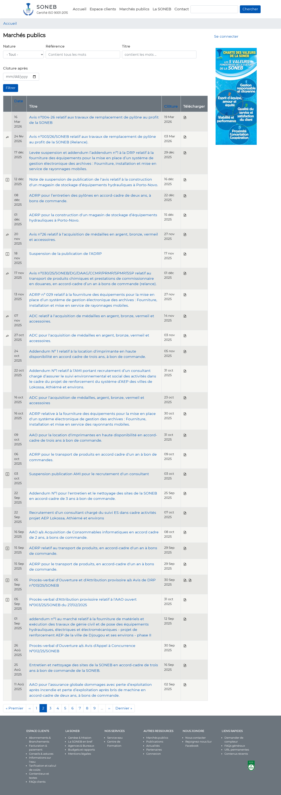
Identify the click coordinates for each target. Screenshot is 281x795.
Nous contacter (195, 737)
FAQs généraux (234, 745)
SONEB (47, 7)
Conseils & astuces (41, 753)
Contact (181, 9)
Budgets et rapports (81, 749)
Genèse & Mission (79, 737)
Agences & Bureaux (81, 745)
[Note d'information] (7, 179)
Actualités (153, 745)
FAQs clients (37, 781)
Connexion (153, 753)
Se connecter (226, 36)
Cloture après (15, 68)
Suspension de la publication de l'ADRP (65, 253)
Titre (126, 46)
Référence (55, 46)
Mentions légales (79, 753)
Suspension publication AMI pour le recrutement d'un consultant (89, 474)
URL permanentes (236, 749)
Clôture (171, 106)
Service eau (115, 737)
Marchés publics (134, 9)
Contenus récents (236, 753)
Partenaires (154, 749)
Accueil (79, 9)
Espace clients (103, 9)
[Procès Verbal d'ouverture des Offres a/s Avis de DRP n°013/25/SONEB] (185, 580)
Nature (9, 46)
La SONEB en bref (80, 741)
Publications (154, 741)
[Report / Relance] (7, 136)
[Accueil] (30, 9)
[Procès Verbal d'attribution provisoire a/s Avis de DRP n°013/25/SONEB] (190, 580)
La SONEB (162, 9)
